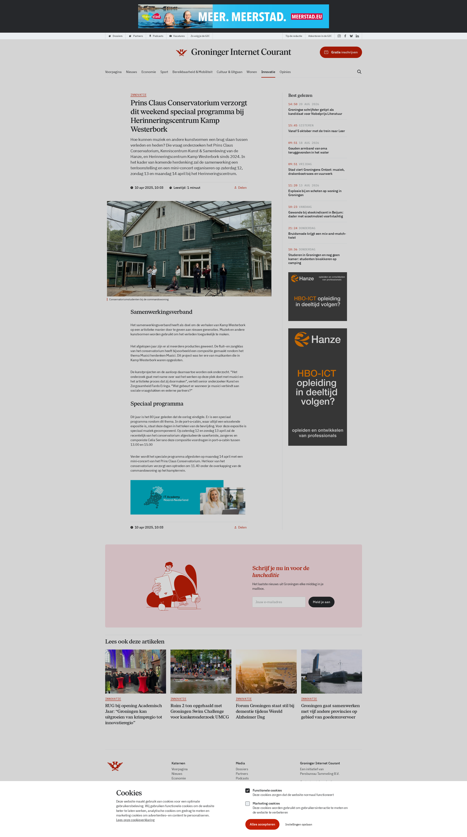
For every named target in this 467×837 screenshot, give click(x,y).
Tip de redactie (294, 36)
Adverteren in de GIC (320, 36)
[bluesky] (351, 36)
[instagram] (339, 36)
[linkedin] (357, 36)
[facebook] (345, 36)
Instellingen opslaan (298, 824)
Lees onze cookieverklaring (135, 820)
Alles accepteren (262, 824)
